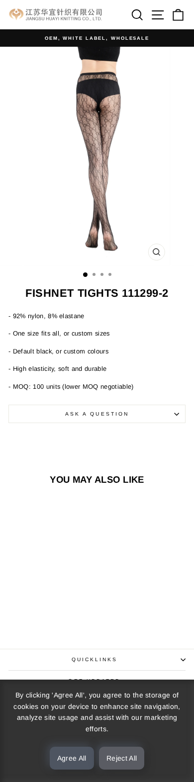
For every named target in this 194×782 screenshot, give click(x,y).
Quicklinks (95, 659)
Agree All (72, 758)
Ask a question (97, 414)
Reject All (121, 758)
